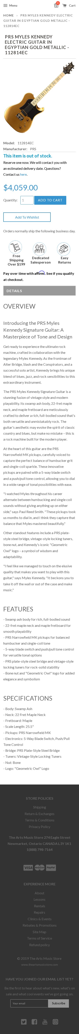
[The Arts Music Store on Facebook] (34, 1023)
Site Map (39, 932)
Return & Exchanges (39, 814)
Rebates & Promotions (40, 925)
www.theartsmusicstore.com (39, 964)
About (39, 893)
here (23, 174)
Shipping (39, 807)
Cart (72, 5)
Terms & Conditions (39, 820)
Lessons (39, 899)
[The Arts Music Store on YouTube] (45, 1023)
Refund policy (39, 945)
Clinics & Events (40, 919)
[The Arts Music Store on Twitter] (24, 1023)
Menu (13, 5)
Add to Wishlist (27, 217)
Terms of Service (39, 938)
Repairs (39, 912)
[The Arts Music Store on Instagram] (55, 1023)
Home (8, 15)
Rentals (39, 906)
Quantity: (10, 200)
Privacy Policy (39, 826)
